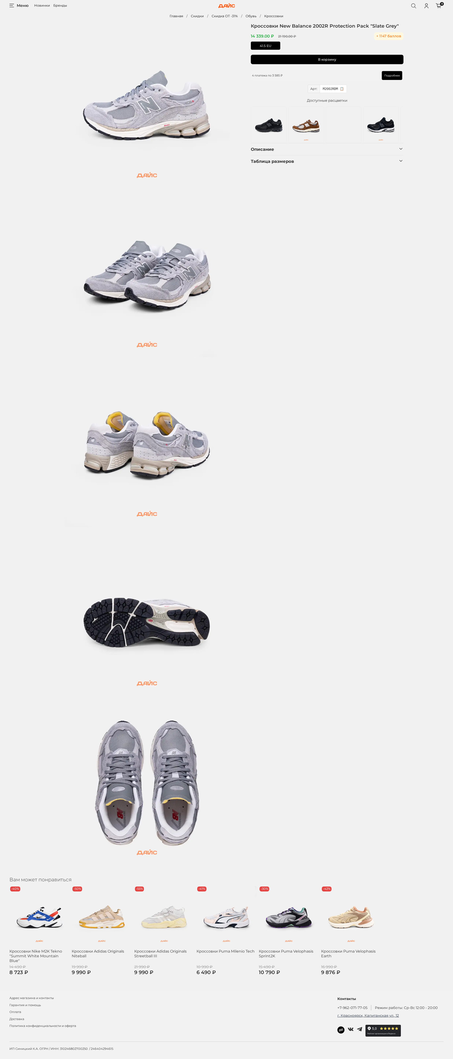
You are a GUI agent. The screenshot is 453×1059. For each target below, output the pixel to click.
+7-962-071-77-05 (352, 1007)
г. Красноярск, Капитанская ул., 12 (368, 1015)
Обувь (251, 16)
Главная (176, 16)
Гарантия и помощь (25, 1005)
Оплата (15, 1012)
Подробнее (392, 75)
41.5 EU (265, 46)
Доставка (16, 1019)
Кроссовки (273, 16)
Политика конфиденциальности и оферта (42, 1026)
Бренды (60, 5)
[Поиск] (414, 6)
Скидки (197, 16)
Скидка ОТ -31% (225, 16)
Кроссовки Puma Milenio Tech (226, 951)
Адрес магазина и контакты (31, 998)
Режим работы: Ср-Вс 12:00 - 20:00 (406, 1007)
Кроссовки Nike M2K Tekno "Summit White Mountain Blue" (35, 956)
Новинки (42, 5)
